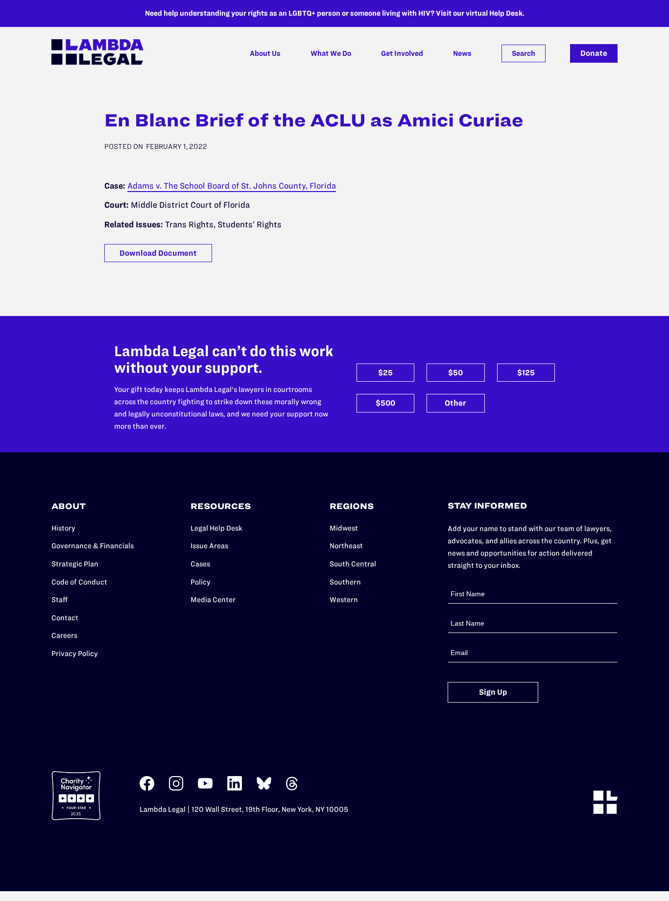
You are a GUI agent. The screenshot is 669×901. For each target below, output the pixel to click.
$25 (385, 372)
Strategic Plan (74, 564)
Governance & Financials (92, 546)
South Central (353, 564)
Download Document (158, 253)
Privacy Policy (74, 653)
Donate (593, 53)
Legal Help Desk (216, 528)
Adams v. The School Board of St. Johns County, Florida (231, 185)
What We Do (331, 53)
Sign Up (493, 692)
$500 (385, 403)
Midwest (344, 528)
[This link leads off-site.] (147, 788)
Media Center (213, 600)
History (63, 528)
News (462, 53)
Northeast (346, 546)
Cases (200, 564)
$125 (526, 372)
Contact (64, 618)
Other (455, 403)
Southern (345, 582)
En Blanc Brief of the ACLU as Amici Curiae (313, 120)
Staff (59, 600)
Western (344, 600)
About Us (265, 53)
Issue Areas (209, 546)
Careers (64, 635)
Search (523, 53)
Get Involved (402, 53)
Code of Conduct (79, 582)
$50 (455, 372)
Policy (201, 582)
